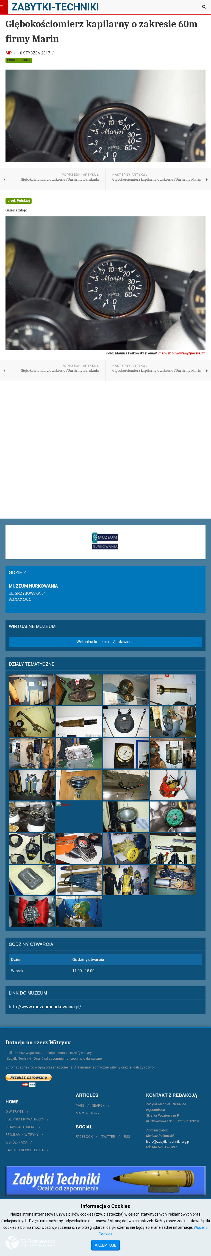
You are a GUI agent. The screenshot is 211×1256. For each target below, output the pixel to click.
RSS (127, 1137)
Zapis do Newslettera (24, 1150)
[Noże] (79, 721)
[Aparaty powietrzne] (32, 785)
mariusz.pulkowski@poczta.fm (182, 353)
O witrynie (14, 1112)
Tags (80, 1106)
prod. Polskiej (18, 60)
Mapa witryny (87, 1113)
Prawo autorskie (20, 1127)
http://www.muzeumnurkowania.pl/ (45, 1006)
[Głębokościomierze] (173, 816)
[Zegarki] (32, 911)
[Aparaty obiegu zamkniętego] (173, 753)
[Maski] (32, 848)
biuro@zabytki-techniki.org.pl (168, 1142)
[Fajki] (126, 785)
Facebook (84, 1137)
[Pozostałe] (79, 911)
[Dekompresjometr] (79, 848)
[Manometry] (126, 753)
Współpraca (16, 1142)
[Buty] (79, 689)
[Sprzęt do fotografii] (173, 785)
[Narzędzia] (32, 721)
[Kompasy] (32, 816)
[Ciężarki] (126, 721)
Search (98, 1106)
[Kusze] (79, 804)
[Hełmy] (126, 689)
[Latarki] (173, 689)
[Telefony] (79, 753)
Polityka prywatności (24, 1119)
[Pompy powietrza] (173, 721)
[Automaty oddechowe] (79, 785)
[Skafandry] (32, 753)
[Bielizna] (32, 689)
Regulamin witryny (21, 1135)
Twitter (108, 1137)
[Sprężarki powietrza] (126, 848)
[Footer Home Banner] (105, 1180)
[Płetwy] (79, 880)
